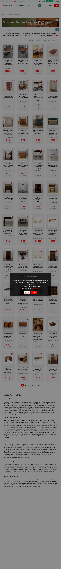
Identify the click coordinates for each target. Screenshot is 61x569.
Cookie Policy (35, 288)
